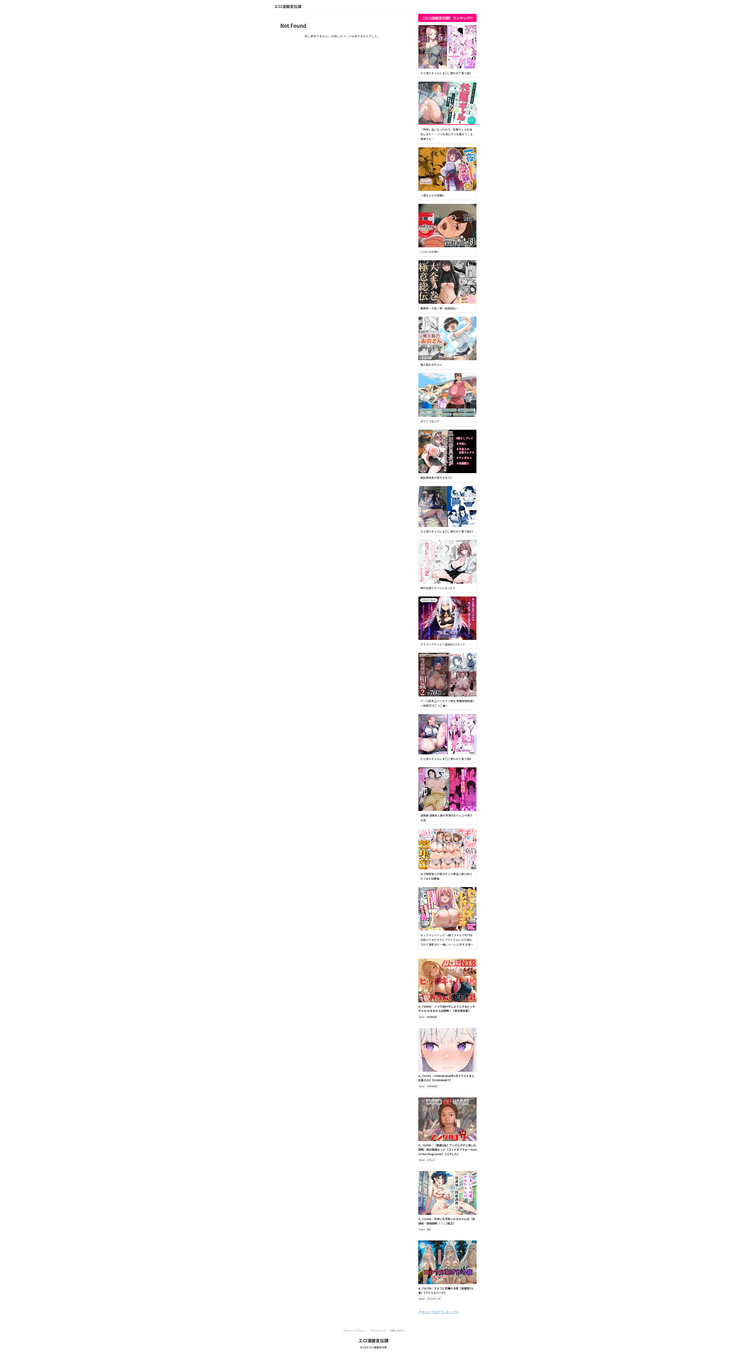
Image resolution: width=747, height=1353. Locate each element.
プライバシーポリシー (354, 1330)
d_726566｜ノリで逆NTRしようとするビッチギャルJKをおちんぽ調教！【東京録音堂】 (446, 1008)
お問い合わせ (397, 1330)
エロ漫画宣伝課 (288, 6)
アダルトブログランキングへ (438, 1312)
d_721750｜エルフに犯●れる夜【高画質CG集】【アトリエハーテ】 (445, 1290)
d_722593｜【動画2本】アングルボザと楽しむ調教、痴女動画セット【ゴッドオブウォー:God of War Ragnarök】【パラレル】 (447, 1149)
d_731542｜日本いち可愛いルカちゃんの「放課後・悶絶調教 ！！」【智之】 (446, 1221)
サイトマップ (378, 1330)
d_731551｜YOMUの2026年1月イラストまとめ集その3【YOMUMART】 (446, 1078)
